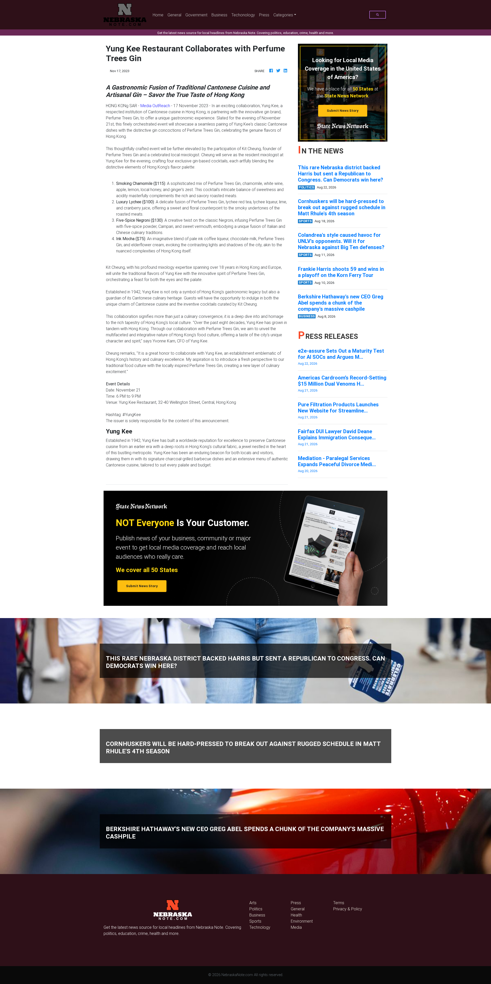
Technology (259, 927)
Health (296, 915)
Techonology (243, 14)
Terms (338, 902)
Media (296, 927)
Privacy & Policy (347, 908)
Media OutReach (155, 105)
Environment (302, 921)
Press (264, 14)
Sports (255, 921)
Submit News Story (343, 110)
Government (196, 14)
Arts (252, 902)
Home (159, 14)
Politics (255, 908)
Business (219, 14)
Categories (283, 14)
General (174, 14)
